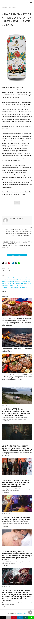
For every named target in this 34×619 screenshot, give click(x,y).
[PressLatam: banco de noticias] (9, 2)
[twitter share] (3, 263)
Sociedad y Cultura (7, 476)
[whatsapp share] (16, 263)
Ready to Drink (14, 287)
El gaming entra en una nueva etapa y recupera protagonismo (16, 518)
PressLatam (5, 287)
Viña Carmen (23, 287)
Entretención (6, 442)
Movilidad (4, 405)
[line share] (19, 263)
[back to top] (30, 612)
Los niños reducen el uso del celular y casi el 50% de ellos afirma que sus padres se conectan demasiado (15, 484)
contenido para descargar (13, 281)
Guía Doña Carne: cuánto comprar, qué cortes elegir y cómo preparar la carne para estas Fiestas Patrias (17, 377)
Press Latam (20, 285)
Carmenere (29, 278)
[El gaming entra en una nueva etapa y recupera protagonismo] (17, 503)
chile (21, 279)
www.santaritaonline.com (12, 197)
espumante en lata (21, 283)
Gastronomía (12, 7)
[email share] (6, 263)
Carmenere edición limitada (11, 279)
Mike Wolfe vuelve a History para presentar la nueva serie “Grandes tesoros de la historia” (17, 448)
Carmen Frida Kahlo (18, 278)
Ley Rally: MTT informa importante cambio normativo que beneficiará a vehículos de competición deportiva (16, 412)
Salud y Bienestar (7, 547)
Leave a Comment (17, 255)
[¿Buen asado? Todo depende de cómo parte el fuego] (17, 337)
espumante (11, 283)
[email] (8, 617)
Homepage (4, 7)
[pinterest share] (9, 263)
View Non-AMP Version (21, 613)
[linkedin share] (13, 263)
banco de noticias (6, 278)
